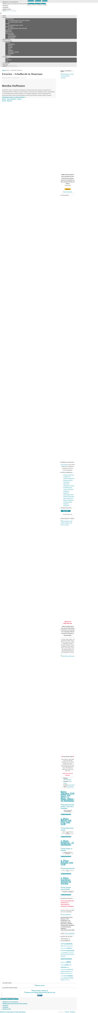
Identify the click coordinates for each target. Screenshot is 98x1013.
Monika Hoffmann (6, 77)
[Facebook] (30, 0)
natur (68, 967)
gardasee (67, 954)
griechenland (66, 958)
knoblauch (62, 964)
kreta (66, 964)
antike (62, 943)
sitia (71, 973)
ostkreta (63, 971)
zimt (65, 979)
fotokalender (63, 954)
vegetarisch (66, 978)
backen (62, 948)
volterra (72, 978)
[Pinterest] (44, 0)
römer (62, 973)
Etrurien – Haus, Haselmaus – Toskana (12, 99)
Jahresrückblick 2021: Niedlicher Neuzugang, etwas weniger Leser (68, 496)
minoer (69, 964)
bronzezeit (63, 950)
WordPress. (72, 1011)
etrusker (65, 952)
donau (62, 952)
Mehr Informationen (67, 191)
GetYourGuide (64, 464)
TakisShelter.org (67, 779)
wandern (62, 979)
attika (65, 945)
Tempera (67, 1011)
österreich (68, 979)
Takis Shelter (71, 785)
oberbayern (70, 969)
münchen (64, 967)
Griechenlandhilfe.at (70, 933)
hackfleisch (62, 962)
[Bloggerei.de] (39, 990)
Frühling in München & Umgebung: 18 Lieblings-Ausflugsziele (68, 476)
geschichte (63, 956)
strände (62, 975)
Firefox (40, 995)
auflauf (71, 945)
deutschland (70, 950)
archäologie (68, 943)
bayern (69, 948)
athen (62, 945)
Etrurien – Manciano (7, 100)
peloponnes (68, 971)
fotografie (71, 952)
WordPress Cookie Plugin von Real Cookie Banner (13, 1011)
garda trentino (71, 954)
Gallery (4, 70)
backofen (65, 948)
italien (68, 962)
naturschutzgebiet (63, 969)
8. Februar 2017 (15, 77)
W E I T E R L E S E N (66, 814)
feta (68, 952)
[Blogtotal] (40, 994)
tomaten (65, 975)
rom (72, 971)
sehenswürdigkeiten (67, 973)
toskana (70, 975)
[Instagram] (38, 0)
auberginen (68, 945)
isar (65, 962)
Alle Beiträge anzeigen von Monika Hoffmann (14, 97)
